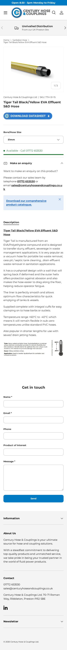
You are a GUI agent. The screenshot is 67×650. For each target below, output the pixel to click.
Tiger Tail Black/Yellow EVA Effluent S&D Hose (25, 42)
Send (33, 498)
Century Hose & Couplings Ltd (20, 97)
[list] (33, 69)
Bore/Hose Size (12, 132)
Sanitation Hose (20, 40)
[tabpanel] (33, 296)
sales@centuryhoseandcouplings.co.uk (28, 588)
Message (8, 461)
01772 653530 (11, 584)
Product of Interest (14, 445)
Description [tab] (11, 222)
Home (6, 40)
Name (6, 397)
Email (6, 413)
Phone (7, 429)
